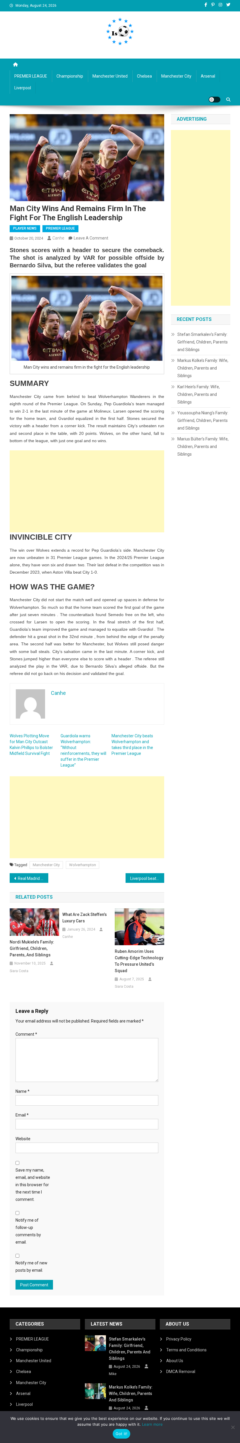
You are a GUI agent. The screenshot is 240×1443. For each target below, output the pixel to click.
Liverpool (22, 88)
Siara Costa (19, 971)
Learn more (152, 1424)
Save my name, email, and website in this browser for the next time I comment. (33, 1185)
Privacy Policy (178, 1339)
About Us (174, 1360)
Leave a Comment (91, 238)
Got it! (122, 1433)
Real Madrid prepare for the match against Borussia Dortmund (33, 878)
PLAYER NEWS (25, 228)
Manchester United (110, 76)
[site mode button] (214, 99)
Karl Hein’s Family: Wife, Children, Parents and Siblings (198, 394)
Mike (112, 1374)
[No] (233, 1427)
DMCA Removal (180, 1371)
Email (22, 1115)
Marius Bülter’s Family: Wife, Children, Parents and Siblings (203, 447)
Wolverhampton (82, 865)
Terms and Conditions (186, 1350)
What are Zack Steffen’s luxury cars (84, 917)
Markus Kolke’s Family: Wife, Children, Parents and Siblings (202, 368)
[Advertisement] (87, 491)
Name (23, 1091)
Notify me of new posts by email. (31, 1267)
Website (23, 1138)
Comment (26, 1034)
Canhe (58, 238)
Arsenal (208, 76)
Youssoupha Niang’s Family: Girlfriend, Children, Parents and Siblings (202, 420)
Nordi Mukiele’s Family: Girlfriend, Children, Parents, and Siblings (32, 948)
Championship (69, 76)
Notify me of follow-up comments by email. (28, 1231)
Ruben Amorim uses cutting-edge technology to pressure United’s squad (139, 961)
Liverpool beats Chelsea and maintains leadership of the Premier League (147, 878)
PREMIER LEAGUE (30, 76)
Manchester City (176, 76)
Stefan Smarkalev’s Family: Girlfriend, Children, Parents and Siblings (202, 342)
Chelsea (144, 76)
